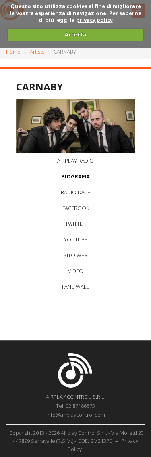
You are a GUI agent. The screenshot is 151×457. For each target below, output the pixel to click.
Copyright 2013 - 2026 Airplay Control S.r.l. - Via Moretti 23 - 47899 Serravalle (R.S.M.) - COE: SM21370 (76, 436)
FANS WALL (75, 286)
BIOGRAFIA (75, 176)
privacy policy (94, 19)
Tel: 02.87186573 (75, 405)
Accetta (75, 34)
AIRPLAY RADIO (75, 160)
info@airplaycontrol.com (75, 414)
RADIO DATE (75, 192)
